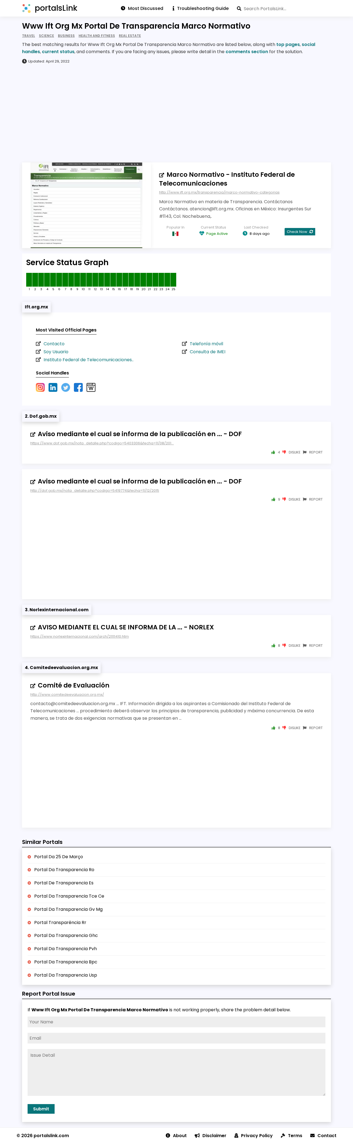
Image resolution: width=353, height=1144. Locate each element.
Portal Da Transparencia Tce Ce (69, 896)
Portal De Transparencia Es (63, 883)
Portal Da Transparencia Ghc (66, 935)
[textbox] (284, 8)
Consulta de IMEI (207, 352)
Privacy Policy (257, 1135)
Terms (295, 1135)
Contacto (54, 344)
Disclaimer (214, 1135)
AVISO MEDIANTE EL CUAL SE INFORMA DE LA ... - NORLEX (126, 627)
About (180, 1135)
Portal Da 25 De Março (58, 857)
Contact (326, 1135)
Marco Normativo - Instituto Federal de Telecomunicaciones (227, 179)
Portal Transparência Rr (60, 922)
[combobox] (284, 8)
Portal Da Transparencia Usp (65, 975)
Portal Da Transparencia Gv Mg (68, 909)
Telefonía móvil (206, 344)
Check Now (297, 231)
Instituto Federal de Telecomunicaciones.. (88, 360)
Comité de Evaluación (73, 685)
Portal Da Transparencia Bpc (65, 962)
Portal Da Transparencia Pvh (65, 948)
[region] (176, 113)
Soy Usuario (56, 352)
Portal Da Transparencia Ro (64, 869)
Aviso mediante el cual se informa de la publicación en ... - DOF (140, 434)
